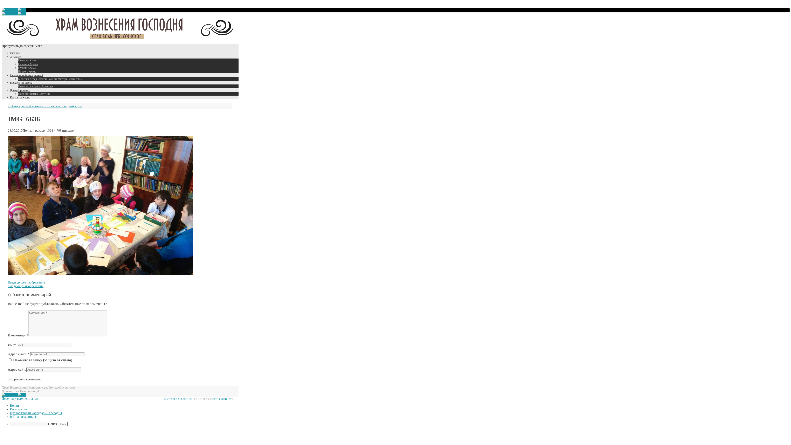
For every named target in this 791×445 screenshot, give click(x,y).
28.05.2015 (15, 130)
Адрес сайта (17, 369)
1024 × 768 (53, 130)
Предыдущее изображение (26, 282)
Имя (12, 345)
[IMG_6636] (100, 274)
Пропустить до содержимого (22, 46)
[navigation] (395, 415)
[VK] (22, 10)
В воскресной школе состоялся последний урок (45, 106)
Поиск (52, 424)
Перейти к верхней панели (21, 398)
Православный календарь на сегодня (36, 413)
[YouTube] (10, 10)
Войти (229, 399)
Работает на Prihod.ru (178, 399)
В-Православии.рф (23, 416)
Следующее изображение (25, 286)
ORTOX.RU (218, 399)
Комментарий (18, 335)
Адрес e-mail (18, 354)
